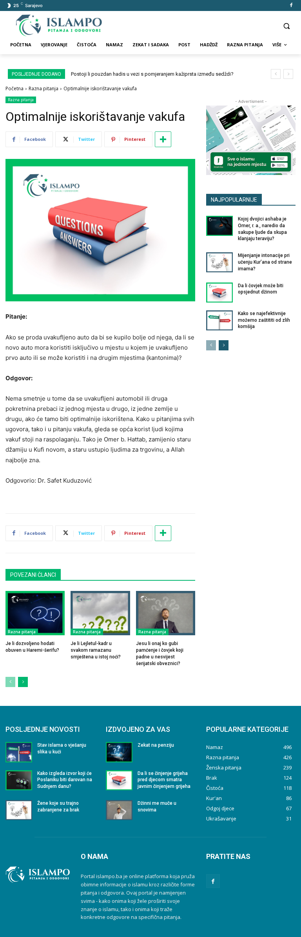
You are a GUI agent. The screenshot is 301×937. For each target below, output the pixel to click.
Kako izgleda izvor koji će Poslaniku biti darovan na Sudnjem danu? (64, 780)
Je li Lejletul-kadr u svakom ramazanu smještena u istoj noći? (96, 650)
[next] (288, 74)
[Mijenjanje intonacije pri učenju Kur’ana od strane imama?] (219, 262)
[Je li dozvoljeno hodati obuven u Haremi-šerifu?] (35, 613)
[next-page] (23, 682)
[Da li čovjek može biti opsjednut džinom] (219, 293)
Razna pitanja (43, 88)
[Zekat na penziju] (119, 752)
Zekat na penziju (156, 745)
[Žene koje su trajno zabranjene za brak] (18, 810)
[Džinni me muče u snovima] (119, 810)
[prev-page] (10, 682)
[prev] (276, 74)
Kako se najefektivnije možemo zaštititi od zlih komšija (264, 320)
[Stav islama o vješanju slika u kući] (18, 752)
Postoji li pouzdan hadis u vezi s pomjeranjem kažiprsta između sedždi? (152, 74)
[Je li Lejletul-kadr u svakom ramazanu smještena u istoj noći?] (100, 613)
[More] (163, 139)
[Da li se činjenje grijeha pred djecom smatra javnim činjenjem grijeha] (119, 780)
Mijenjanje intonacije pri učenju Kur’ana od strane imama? (265, 262)
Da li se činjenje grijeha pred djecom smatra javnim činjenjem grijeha (164, 780)
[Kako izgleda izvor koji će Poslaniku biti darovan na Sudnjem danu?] (18, 780)
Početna (14, 88)
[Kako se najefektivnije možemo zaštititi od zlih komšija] (219, 320)
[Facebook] (291, 5)
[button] (286, 25)
